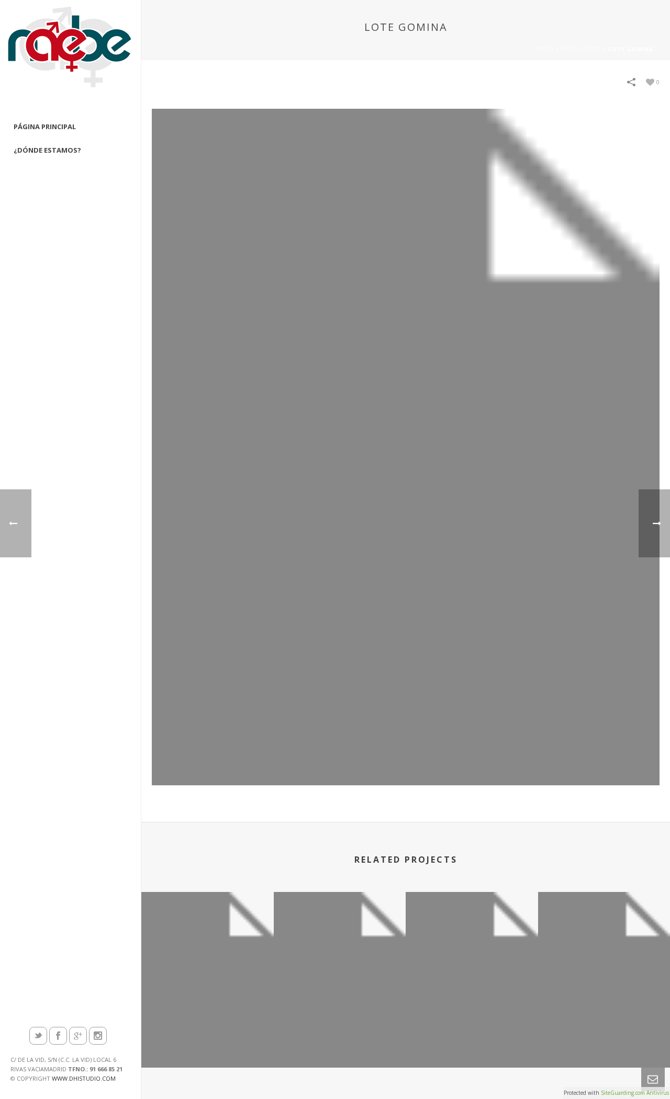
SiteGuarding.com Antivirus (635, 1092)
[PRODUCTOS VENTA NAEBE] (472, 940)
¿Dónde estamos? (47, 150)
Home (544, 49)
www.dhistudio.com (84, 1078)
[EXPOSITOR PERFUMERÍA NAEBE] (340, 940)
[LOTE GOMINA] (406, 446)
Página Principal (45, 126)
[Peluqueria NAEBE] (70, 57)
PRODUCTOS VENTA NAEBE (471, 1040)
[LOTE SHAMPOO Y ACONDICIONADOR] (207, 940)
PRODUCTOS (581, 49)
